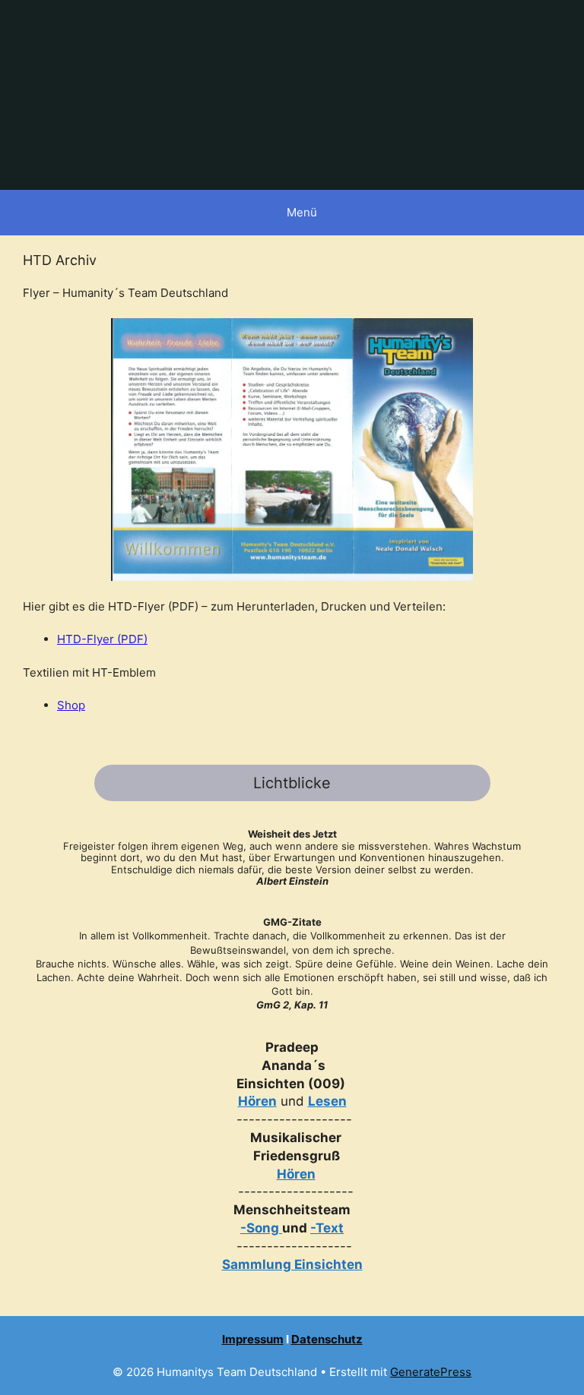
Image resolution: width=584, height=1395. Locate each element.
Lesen (327, 1101)
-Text (327, 1228)
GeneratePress (430, 1372)
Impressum (253, 1339)
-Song (259, 1228)
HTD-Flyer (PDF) (102, 639)
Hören (257, 1101)
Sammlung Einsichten (292, 1264)
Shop (71, 705)
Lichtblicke (292, 783)
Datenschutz (327, 1339)
